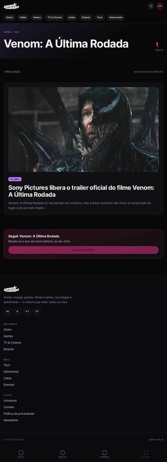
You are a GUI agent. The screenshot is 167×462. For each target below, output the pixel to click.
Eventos (9, 384)
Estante (86, 17)
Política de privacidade (19, 413)
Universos (10, 400)
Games (37, 17)
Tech (99, 17)
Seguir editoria (83, 250)
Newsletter (11, 420)
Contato (9, 407)
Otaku (23, 17)
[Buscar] (150, 5)
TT (37, 311)
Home (9, 17)
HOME (7, 32)
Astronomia (115, 17)
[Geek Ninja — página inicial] (11, 6)
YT (27, 311)
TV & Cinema (55, 17)
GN (160, 6)
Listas (72, 17)
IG (7, 311)
